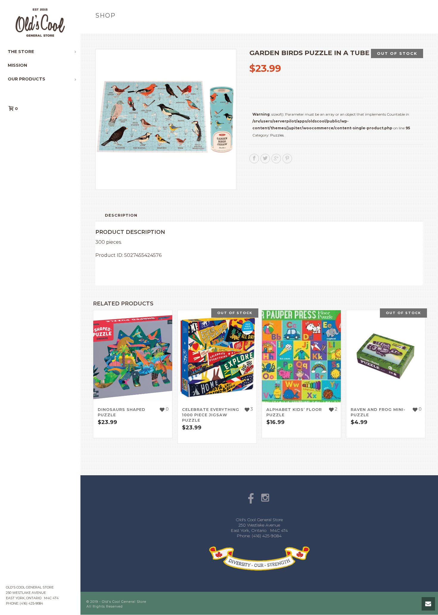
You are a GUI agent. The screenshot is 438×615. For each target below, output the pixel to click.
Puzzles (277, 135)
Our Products (333, 28)
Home (307, 28)
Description (121, 215)
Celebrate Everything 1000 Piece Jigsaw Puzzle (210, 415)
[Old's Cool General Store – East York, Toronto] (40, 22)
